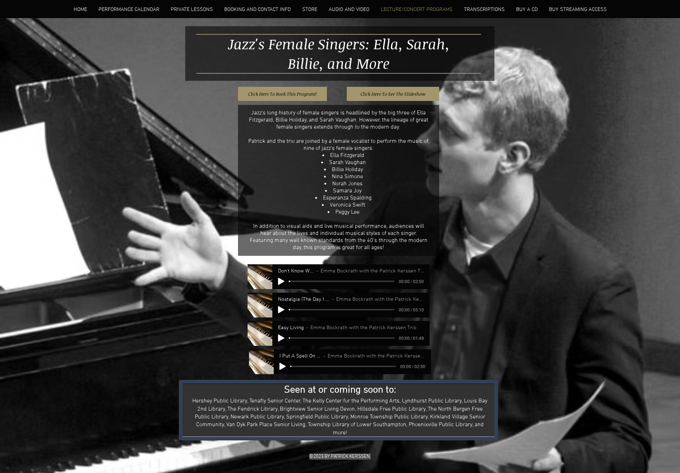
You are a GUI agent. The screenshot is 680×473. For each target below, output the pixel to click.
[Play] (281, 281)
